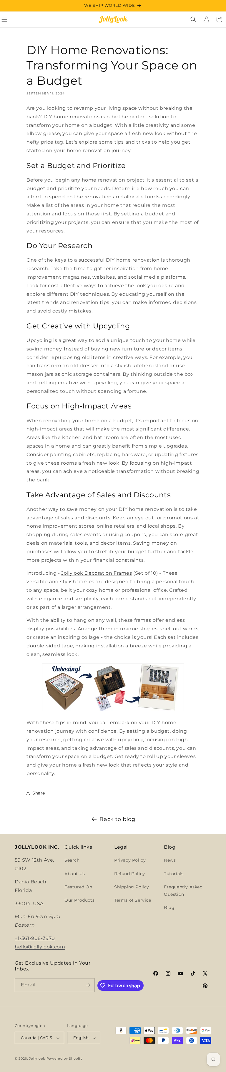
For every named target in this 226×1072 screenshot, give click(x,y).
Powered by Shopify (64, 1058)
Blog (169, 907)
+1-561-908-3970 (35, 938)
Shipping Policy (131, 887)
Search (72, 860)
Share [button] (38, 793)
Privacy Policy (130, 860)
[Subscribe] (87, 985)
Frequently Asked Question (183, 890)
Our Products (79, 900)
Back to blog (117, 819)
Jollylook (37, 1058)
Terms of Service (132, 900)
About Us (74, 873)
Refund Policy (129, 873)
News (170, 860)
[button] (193, 19)
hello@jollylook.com (40, 947)
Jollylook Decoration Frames (96, 573)
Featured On (78, 887)
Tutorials (173, 873)
